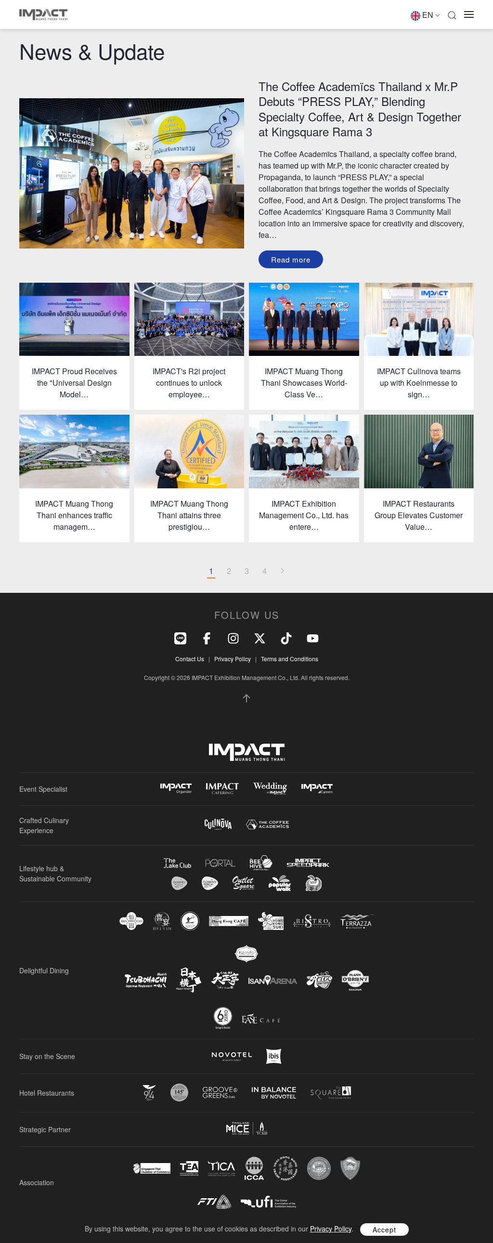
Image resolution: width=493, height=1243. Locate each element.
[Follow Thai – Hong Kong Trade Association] (285, 1168)
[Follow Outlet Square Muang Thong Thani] (243, 883)
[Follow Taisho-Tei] (225, 980)
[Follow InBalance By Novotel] (274, 1093)
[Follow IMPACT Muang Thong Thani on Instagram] (233, 637)
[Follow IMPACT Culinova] (218, 824)
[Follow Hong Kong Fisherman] (190, 921)
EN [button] (427, 14)
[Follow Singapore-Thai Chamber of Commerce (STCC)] (151, 1168)
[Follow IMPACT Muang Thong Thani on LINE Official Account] (180, 637)
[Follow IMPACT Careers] (317, 788)
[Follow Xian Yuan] (131, 921)
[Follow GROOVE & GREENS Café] (220, 1092)
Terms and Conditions (289, 658)
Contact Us (189, 658)
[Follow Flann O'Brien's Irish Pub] (355, 980)
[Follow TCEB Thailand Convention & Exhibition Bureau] (246, 1128)
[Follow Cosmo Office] (210, 883)
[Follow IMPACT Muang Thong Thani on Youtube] (313, 637)
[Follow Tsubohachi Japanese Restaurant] (146, 980)
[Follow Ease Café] (261, 1018)
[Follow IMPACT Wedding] (270, 789)
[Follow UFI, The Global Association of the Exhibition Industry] (268, 1202)
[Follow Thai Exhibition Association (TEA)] (189, 1168)
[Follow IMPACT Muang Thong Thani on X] (260, 637)
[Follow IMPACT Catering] (222, 788)
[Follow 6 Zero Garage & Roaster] (223, 1018)
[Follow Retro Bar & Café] (319, 980)
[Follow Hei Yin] (162, 921)
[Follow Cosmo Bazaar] (179, 883)
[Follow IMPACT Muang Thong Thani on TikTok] (286, 637)
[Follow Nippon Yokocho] (188, 980)
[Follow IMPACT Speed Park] (308, 862)
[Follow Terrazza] (357, 921)
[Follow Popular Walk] (280, 883)
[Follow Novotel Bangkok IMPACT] (232, 1056)
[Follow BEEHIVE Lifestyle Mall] (261, 862)
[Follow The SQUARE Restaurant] (331, 1092)
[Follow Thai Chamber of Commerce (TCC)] (319, 1168)
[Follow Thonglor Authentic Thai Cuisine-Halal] (246, 954)
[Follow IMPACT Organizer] (176, 789)
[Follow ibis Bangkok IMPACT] (273, 1056)
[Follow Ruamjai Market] (313, 883)
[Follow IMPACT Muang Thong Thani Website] (247, 752)
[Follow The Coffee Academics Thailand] (267, 825)
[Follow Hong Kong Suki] (271, 921)
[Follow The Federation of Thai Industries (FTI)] (214, 1202)
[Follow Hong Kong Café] (228, 921)
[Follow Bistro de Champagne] (312, 921)
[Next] (282, 571)
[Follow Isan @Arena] (272, 980)
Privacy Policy (232, 658)
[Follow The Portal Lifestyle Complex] (220, 863)
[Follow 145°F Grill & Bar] (179, 1092)
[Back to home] (43, 14)
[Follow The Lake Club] (177, 863)
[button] (452, 14)
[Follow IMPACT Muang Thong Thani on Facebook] (207, 637)
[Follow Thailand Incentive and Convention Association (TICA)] (221, 1168)
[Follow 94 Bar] (149, 1093)
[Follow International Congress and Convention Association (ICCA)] (254, 1168)
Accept (384, 1229)
